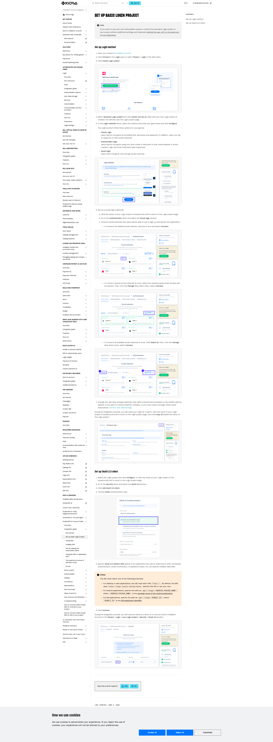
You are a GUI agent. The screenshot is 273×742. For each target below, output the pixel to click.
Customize (207, 732)
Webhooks (66, 483)
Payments (66, 58)
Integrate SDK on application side (76, 555)
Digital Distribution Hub (71, 222)
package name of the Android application (155, 593)
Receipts (66, 365)
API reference (69, 81)
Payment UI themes (70, 361)
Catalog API (67, 467)
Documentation (69, 42)
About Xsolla (67, 23)
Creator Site (67, 409)
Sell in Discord (68, 196)
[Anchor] (141, 15)
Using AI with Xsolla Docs (72, 27)
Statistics (66, 405)
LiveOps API (67, 471)
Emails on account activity (72, 349)
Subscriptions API (69, 479)
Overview (67, 77)
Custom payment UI (70, 369)
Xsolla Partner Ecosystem (72, 451)
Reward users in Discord (72, 200)
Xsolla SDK (67, 503)
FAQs (66, 85)
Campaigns (67, 401)
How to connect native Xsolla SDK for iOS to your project (74, 614)
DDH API (66, 490)
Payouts (66, 416)
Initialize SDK (70, 544)
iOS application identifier (131, 600)
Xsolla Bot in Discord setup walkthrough (72, 205)
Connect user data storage (120, 408)
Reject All (180, 732)
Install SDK (69, 541)
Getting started (68, 460)
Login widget (67, 357)
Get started (67, 136)
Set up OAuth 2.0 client (195, 23)
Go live (68, 566)
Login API (66, 475)
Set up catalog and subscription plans (72, 549)
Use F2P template (69, 140)
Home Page (70, 14)
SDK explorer (69, 38)
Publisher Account (123, 53)
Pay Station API (68, 464)
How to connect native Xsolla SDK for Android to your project (74, 607)
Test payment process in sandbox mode (75, 561)
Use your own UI (69, 176)
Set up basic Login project (75, 537)
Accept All (152, 732)
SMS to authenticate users (72, 353)
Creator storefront (69, 413)
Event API (66, 487)
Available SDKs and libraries (73, 499)
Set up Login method (194, 19)
